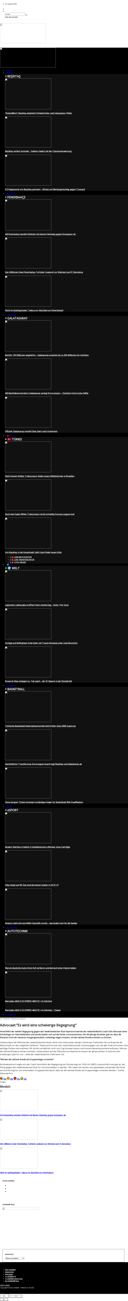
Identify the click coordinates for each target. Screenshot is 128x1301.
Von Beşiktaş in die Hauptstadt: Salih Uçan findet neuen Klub (33, 552)
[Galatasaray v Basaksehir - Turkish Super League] (28, 427)
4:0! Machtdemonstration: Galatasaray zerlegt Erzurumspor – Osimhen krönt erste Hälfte (46, 393)
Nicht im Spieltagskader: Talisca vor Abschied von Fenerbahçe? (34, 310)
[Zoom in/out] (19, 1296)
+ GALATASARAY (11, 315)
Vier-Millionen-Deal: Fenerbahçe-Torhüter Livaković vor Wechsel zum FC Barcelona (44, 272)
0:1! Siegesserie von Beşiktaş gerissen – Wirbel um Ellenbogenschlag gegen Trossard (45, 189)
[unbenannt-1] (28, 997)
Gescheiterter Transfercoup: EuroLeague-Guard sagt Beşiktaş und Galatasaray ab (43, 764)
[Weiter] (6, 1299)
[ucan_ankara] (28, 548)
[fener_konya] (28, 230)
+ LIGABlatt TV (11, 1014)
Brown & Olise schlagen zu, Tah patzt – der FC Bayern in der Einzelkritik (38, 681)
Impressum (9, 1274)
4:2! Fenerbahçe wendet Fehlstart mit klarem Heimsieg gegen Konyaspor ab (40, 234)
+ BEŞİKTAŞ (10, 73)
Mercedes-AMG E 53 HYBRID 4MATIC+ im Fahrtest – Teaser (33, 1010)
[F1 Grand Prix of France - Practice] (28, 963)
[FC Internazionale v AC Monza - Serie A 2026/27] (28, 600)
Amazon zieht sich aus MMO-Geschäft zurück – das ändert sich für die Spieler (41, 923)
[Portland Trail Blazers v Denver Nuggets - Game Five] (28, 760)
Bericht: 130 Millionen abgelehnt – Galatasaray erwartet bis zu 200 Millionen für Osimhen (47, 355)
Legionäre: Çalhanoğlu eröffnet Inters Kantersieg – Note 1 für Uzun (37, 605)
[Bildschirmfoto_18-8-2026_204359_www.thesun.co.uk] (28, 881)
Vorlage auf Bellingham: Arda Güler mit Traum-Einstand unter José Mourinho (41, 643)
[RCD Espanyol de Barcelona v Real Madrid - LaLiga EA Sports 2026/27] (28, 639)
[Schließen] (2, 1296)
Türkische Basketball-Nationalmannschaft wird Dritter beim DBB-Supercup (40, 726)
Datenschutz (9, 1272)
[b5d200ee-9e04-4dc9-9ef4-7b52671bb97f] (28, 147)
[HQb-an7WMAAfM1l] (28, 109)
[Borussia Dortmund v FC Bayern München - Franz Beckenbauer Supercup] (28, 677)
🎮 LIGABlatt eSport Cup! (13, 1279)
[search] (26, 14)
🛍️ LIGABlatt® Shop (12, 1281)
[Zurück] (2, 1299)
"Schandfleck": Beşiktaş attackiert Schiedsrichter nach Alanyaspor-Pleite (38, 113)
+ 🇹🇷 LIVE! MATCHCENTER (21, 557)
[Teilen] (6, 1296)
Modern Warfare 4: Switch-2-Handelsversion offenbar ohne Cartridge (37, 847)
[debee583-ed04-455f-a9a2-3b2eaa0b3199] (28, 919)
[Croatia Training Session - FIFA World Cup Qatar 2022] (28, 268)
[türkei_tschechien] (28, 721)
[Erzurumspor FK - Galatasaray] (28, 389)
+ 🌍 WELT (9, 565)
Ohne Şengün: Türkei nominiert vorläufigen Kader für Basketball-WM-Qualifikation (44, 802)
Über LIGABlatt (10, 1270)
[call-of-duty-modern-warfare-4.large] (28, 842)
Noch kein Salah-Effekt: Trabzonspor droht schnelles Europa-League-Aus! (39, 514)
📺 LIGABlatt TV (10, 1276)
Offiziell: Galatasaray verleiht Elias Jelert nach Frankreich (31, 431)
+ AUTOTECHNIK (11, 928)
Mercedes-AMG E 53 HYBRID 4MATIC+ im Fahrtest (28, 1001)
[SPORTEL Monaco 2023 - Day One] (28, 798)
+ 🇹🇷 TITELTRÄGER (18, 562)
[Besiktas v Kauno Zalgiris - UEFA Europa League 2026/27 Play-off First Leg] (28, 185)
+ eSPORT (9, 807)
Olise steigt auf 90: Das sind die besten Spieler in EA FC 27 (32, 885)
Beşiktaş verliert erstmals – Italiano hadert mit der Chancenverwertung (38, 151)
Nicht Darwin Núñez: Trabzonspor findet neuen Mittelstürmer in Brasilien (39, 476)
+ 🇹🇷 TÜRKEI (10, 436)
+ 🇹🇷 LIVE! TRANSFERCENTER (22, 559)
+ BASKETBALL (11, 686)
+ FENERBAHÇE (11, 194)
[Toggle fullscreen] (13, 1296)
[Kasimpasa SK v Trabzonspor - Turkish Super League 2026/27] (28, 510)
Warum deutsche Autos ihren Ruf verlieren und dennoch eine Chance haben (40, 968)
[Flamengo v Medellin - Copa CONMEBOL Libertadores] (28, 472)
